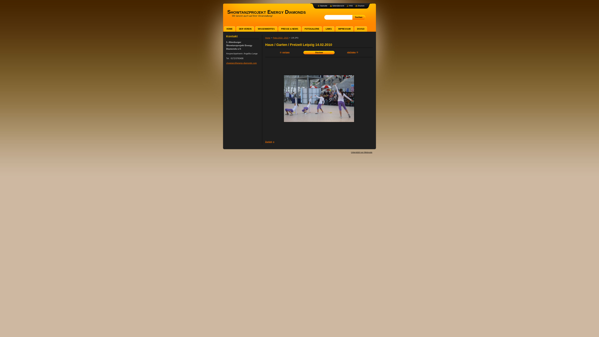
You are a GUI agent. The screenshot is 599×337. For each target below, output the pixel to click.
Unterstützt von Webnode (361, 152)
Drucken (361, 6)
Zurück (268, 142)
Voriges (286, 52)
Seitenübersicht (338, 6)
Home (267, 38)
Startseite (323, 6)
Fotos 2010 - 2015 (280, 38)
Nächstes (351, 52)
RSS (351, 6)
